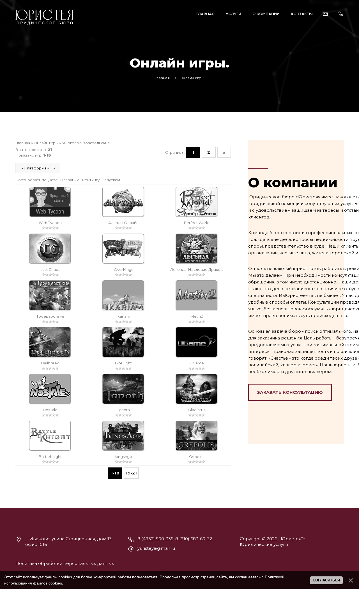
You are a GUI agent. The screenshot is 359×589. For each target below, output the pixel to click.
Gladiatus (196, 410)
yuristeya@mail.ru (156, 548)
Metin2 (196, 316)
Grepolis (196, 456)
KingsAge (123, 456)
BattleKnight (50, 456)
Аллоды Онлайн (123, 222)
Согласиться (326, 580)
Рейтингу (91, 180)
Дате (53, 180)
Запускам (111, 180)
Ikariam (123, 316)
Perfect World (197, 222)
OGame (196, 363)
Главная (162, 78)
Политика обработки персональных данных (64, 563)
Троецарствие (50, 316)
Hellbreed (50, 363)
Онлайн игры (46, 143)
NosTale (50, 410)
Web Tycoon (50, 222)
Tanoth (123, 410)
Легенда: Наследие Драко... (196, 269)
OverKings (123, 269)
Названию (70, 180)
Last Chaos (50, 269)
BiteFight (123, 363)
